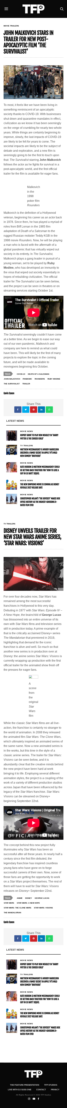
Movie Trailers (11, 26)
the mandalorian (12, 913)
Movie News (26, 431)
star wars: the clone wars (17, 908)
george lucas (42, 898)
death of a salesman (38, 374)
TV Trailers (26, 446)
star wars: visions (43, 908)
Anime (20, 898)
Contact (41, 1090)
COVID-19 (21, 374)
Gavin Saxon (9, 393)
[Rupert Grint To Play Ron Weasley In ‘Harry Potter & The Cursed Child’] (11, 436)
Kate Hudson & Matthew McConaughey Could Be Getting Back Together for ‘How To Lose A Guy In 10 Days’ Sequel (39, 470)
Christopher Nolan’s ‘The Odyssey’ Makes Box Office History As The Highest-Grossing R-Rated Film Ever (40, 502)
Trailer (26, 384)
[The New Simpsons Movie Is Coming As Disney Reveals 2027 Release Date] (11, 485)
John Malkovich (12, 379)
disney (28, 898)
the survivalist (12, 384)
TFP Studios (50, 1085)
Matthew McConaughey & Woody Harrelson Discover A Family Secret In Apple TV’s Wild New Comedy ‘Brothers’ (39, 453)
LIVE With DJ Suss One (19, 1090)
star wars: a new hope (28, 903)
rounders (40, 379)
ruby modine (54, 379)
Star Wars (9, 903)
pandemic (27, 379)
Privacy (55, 1090)
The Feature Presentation (24, 1085)
